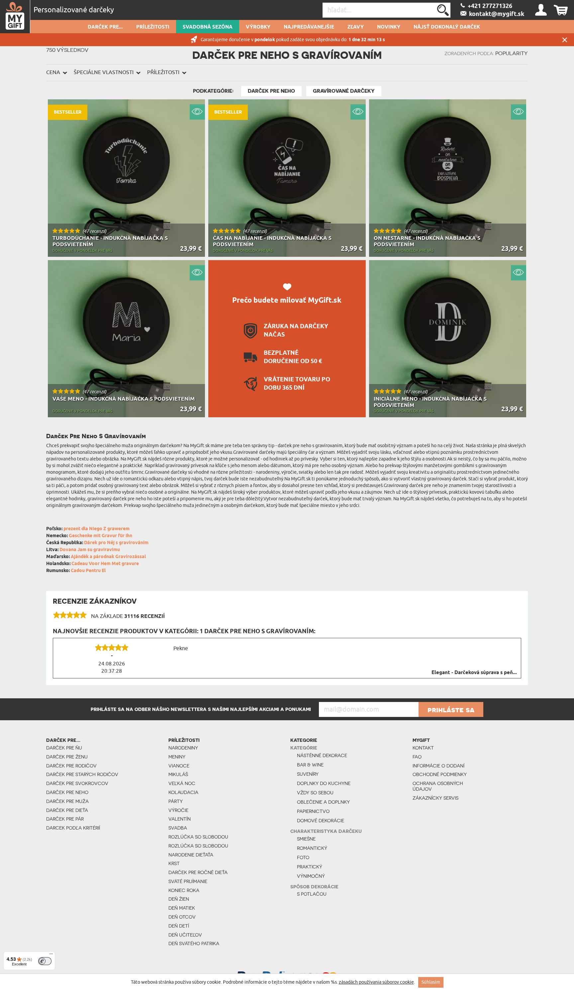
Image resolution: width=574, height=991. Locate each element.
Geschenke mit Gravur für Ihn (100, 536)
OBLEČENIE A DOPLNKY (323, 802)
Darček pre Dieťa (67, 810)
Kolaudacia (183, 792)
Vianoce (178, 765)
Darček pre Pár (65, 819)
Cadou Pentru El (88, 571)
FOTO (303, 857)
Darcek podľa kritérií (73, 828)
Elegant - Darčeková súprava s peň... (474, 672)
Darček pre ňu (64, 747)
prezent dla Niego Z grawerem (96, 529)
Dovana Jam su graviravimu (89, 550)
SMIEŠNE (306, 839)
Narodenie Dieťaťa (190, 854)
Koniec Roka (183, 890)
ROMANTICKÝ (312, 848)
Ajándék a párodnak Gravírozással (108, 557)
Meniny (176, 756)
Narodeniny (183, 747)
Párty (175, 801)
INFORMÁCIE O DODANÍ (438, 765)
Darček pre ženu (67, 756)
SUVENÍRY (308, 774)
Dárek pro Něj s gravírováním (116, 543)
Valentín (179, 819)
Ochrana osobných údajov (438, 786)
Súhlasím (431, 982)
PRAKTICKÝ (309, 866)
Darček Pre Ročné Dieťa (198, 872)
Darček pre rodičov (71, 765)
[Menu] (51, 955)
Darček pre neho (271, 91)
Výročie (178, 810)
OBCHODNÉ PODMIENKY (440, 774)
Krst (174, 863)
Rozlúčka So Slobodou (198, 837)
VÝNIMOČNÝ (311, 876)
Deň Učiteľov (185, 935)
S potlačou (312, 894)
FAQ (417, 756)
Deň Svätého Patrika (193, 943)
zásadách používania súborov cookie (376, 982)
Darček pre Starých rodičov (82, 774)
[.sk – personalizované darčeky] (15, 16)
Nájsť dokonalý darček (447, 27)
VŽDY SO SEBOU (315, 792)
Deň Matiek (181, 908)
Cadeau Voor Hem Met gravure (105, 564)
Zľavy (355, 27)
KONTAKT (423, 747)
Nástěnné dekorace (322, 755)
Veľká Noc (181, 783)
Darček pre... (105, 27)
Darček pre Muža (67, 801)
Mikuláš (178, 774)
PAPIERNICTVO (313, 811)
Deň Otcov (182, 917)
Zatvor (565, 39)
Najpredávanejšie (309, 27)
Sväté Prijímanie (187, 881)
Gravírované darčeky (344, 91)
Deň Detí (178, 926)
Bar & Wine (310, 764)
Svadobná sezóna (208, 27)
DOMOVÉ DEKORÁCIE (320, 820)
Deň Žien (178, 899)
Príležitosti (152, 27)
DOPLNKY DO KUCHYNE (323, 783)
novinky (388, 27)
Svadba (177, 828)
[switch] (44, 961)
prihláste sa (451, 709)
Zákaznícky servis (435, 798)
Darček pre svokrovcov (77, 783)
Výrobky (258, 27)
